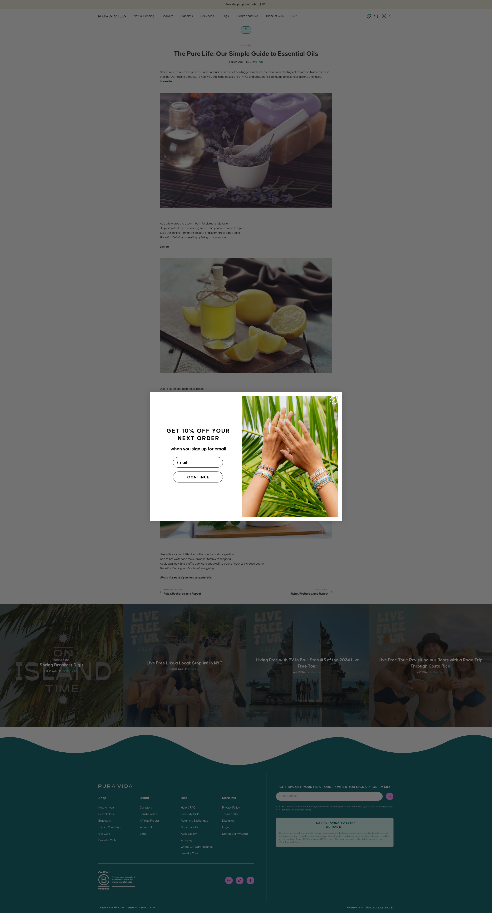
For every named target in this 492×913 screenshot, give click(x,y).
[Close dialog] (333, 400)
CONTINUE (198, 477)
